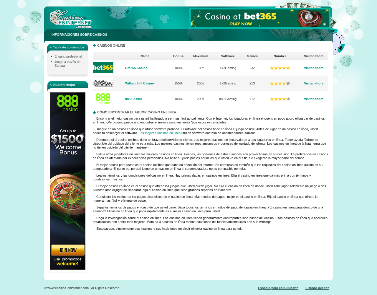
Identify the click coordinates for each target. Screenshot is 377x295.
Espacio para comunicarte (278, 288)
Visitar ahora (313, 68)
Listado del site (317, 288)
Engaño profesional (68, 56)
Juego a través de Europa (67, 63)
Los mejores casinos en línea (160, 133)
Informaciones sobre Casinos (79, 34)
